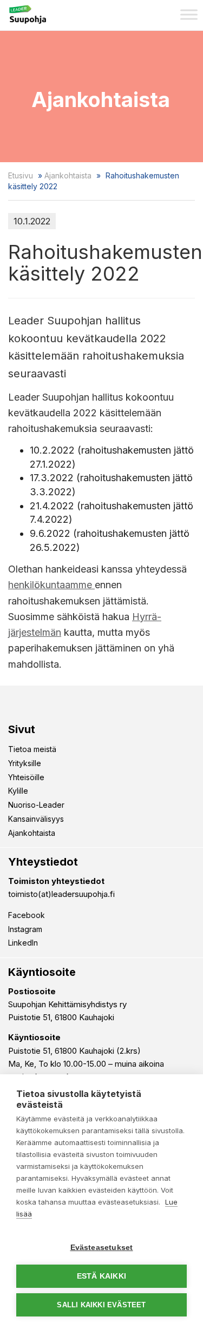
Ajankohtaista (67, 175)
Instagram (25, 929)
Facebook (26, 915)
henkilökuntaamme (51, 584)
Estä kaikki (101, 1276)
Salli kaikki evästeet (101, 1305)
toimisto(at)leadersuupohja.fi (61, 894)
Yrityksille (24, 763)
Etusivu (20, 175)
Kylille (18, 790)
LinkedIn (23, 942)
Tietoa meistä (32, 749)
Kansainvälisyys (36, 818)
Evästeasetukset (101, 1247)
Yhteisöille (26, 777)
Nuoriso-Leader (36, 804)
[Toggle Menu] (189, 14)
